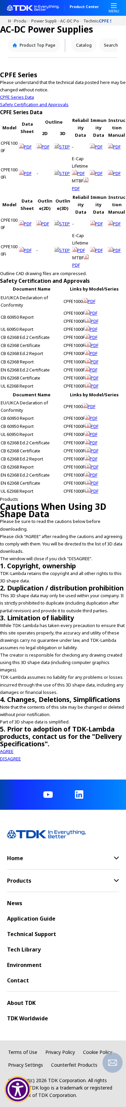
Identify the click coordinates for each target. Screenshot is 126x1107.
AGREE (6, 751)
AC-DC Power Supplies (71, 21)
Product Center (84, 7)
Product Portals (22, 21)
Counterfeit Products (74, 1065)
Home (11, 21)
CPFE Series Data (17, 97)
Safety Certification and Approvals (34, 104)
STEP (64, 147)
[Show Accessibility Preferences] (18, 1089)
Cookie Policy (97, 1052)
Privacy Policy (60, 1052)
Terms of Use (22, 1052)
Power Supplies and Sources (45, 21)
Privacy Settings (25, 1065)
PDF (28, 147)
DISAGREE (10, 759)
